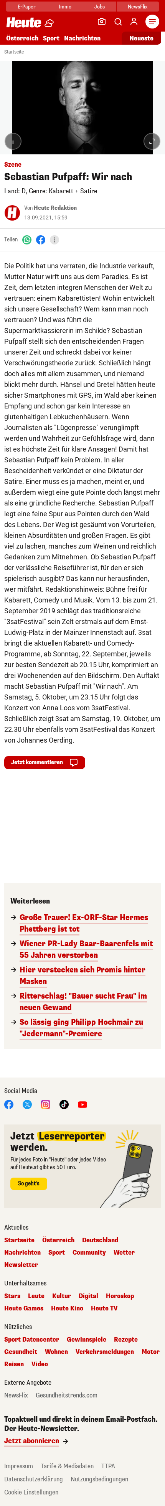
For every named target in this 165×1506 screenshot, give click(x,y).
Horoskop (120, 1296)
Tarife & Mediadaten (67, 1466)
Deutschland (100, 1240)
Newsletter (21, 1265)
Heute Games (23, 1308)
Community (89, 1253)
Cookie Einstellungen (31, 1492)
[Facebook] (40, 239)
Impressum (18, 1466)
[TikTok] (64, 1104)
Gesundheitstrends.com (66, 1395)
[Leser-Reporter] (101, 21)
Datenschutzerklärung (33, 1479)
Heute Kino (67, 1308)
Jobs (99, 6)
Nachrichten (22, 1253)
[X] (27, 1104)
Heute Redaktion (55, 208)
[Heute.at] (23, 22)
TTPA (108, 1466)
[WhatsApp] (26, 239)
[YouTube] (82, 1104)
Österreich (22, 38)
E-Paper (27, 6)
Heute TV (104, 1308)
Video (39, 1364)
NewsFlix (137, 6)
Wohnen (56, 1352)
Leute (36, 1296)
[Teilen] (54, 239)
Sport (51, 38)
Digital (88, 1296)
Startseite (14, 52)
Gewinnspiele (86, 1340)
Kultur (61, 1296)
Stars (12, 1296)
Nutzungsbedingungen (99, 1479)
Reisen (14, 1364)
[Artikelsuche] (117, 21)
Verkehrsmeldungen (105, 1352)
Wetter (124, 1253)
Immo (65, 6)
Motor (151, 1352)
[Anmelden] (134, 21)
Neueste (141, 38)
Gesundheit (20, 1352)
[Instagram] (45, 1104)
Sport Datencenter (31, 1340)
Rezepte (126, 1340)
